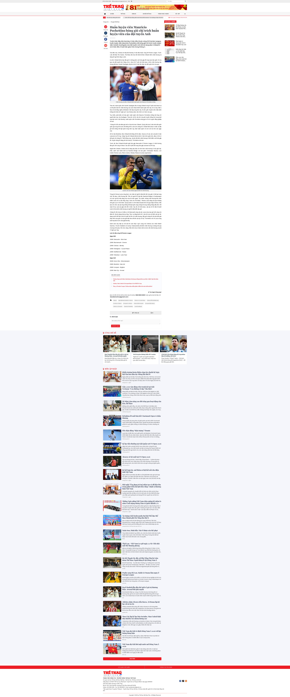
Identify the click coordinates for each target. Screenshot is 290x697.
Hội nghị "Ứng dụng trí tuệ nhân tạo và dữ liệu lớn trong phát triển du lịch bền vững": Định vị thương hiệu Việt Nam (141, 486)
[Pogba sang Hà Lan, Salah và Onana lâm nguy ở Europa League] (112, 577)
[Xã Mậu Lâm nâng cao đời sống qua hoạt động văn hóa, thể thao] (112, 405)
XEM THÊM (132, 658)
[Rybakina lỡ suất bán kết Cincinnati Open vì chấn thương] (112, 420)
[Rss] (186, 681)
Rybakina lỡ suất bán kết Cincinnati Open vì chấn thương (141, 417)
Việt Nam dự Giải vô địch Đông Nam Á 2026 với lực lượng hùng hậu (141, 632)
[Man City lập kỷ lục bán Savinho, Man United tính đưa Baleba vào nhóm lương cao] (112, 621)
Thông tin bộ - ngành (126, 382)
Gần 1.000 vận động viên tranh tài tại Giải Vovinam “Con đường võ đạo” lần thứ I (109, 17)
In (152, 313)
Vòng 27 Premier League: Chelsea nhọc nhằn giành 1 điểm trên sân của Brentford (132, 286)
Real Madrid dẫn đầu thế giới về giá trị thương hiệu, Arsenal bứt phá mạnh (116, 355)
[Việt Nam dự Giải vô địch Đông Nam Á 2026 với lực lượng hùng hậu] (112, 635)
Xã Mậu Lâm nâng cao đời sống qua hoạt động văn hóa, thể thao (148, 17)
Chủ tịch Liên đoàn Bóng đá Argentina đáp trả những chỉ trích (173, 355)
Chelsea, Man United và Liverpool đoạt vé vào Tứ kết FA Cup (127, 283)
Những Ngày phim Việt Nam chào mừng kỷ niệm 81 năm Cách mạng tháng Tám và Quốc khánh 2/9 (141, 502)
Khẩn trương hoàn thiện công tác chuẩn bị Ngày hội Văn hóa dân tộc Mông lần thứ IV (140, 373)
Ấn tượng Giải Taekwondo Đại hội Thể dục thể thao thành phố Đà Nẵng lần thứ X (140, 517)
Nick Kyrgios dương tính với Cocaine (144, 354)
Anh (123, 597)
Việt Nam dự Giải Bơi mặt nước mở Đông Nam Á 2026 (140, 645)
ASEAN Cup (124, 554)
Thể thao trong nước (126, 397)
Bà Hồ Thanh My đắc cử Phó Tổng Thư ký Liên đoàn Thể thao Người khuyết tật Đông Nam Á (140, 559)
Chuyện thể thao (107, 350)
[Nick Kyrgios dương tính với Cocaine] (144, 343)
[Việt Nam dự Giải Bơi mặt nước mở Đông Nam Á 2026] (112, 648)
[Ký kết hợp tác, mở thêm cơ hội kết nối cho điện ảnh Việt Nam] (112, 474)
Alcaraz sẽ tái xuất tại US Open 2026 (136, 457)
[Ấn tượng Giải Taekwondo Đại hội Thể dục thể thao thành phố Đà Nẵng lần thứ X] (112, 520)
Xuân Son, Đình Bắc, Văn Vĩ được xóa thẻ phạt (140, 530)
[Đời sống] (156, 7)
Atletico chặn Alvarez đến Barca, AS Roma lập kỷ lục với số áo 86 (141, 603)
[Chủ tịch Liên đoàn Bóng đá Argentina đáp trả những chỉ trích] (173, 343)
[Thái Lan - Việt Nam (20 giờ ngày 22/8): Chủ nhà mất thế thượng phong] (112, 548)
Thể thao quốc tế (125, 426)
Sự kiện (123, 568)
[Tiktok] (183, 681)
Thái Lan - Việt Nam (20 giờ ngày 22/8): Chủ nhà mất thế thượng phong (141, 544)
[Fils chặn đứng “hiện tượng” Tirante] (112, 435)
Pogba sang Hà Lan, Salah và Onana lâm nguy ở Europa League (140, 574)
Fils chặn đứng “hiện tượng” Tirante (136, 430)
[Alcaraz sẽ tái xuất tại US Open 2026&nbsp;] (112, 461)
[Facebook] (180, 681)
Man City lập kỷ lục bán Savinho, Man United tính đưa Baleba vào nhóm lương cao (141, 617)
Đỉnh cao (124, 639)
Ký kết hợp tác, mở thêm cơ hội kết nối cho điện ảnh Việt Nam (140, 471)
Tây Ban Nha (124, 612)
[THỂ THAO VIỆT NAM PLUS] (113, 7)
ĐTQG (123, 538)
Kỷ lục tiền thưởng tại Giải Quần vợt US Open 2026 (141, 444)
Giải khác (124, 583)
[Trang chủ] (105, 14)
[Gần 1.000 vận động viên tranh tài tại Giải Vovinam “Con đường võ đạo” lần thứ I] (112, 391)
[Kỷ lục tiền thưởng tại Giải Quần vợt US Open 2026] (112, 448)
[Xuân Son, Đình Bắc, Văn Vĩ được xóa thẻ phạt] (112, 534)
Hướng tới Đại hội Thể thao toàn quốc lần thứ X (132, 526)
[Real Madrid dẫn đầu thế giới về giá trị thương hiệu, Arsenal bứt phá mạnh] (116, 343)
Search (185, 1)
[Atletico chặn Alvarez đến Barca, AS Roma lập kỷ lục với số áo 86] (112, 606)
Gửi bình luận (115, 326)
